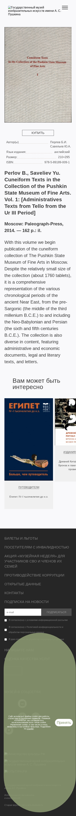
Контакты (14, 593)
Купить (38, 133)
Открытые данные (22, 584)
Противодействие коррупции (34, 575)
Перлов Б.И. (58, 142)
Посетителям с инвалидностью (36, 547)
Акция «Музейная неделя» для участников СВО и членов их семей (34, 561)
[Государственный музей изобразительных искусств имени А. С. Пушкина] (35, 14)
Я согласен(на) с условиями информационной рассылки (38, 620)
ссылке (30, 729)
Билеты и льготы (21, 538)
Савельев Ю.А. (60, 146)
